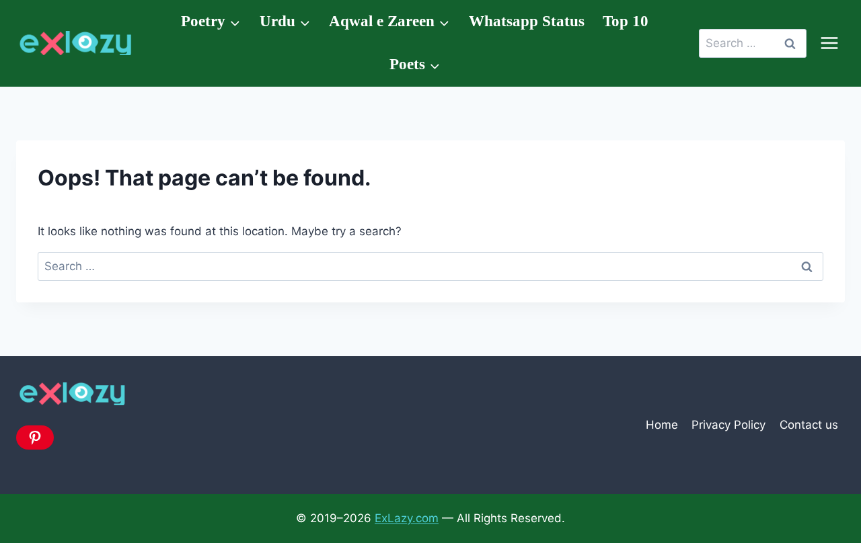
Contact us (809, 424)
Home (662, 424)
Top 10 (625, 21)
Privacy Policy (728, 424)
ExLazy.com (407, 518)
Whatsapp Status (527, 21)
